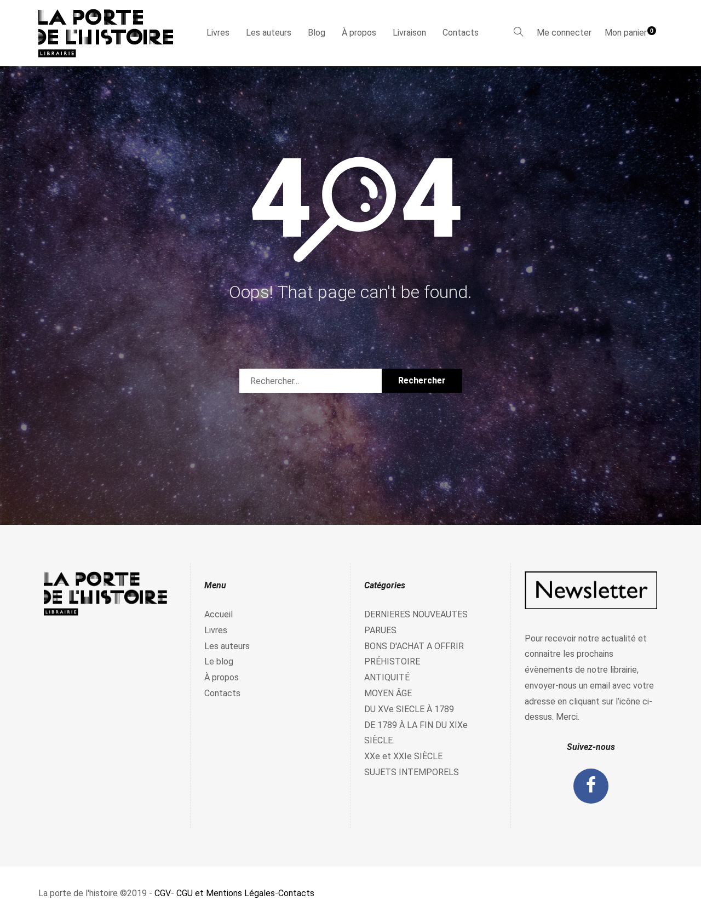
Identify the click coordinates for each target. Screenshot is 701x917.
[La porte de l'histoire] (110, 33)
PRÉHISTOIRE (392, 661)
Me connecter (564, 32)
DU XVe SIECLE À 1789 (409, 709)
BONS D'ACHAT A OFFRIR (414, 646)
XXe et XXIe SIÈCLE (403, 756)
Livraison (409, 32)
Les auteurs (268, 32)
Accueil (218, 614)
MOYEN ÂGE (388, 693)
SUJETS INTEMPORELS (411, 772)
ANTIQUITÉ (387, 677)
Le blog (218, 661)
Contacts (461, 32)
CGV (162, 893)
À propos (359, 32)
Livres (217, 32)
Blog (316, 32)
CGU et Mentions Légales (225, 893)
